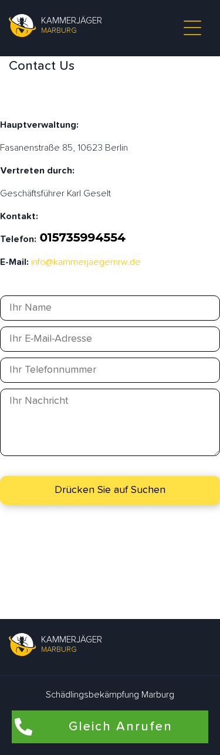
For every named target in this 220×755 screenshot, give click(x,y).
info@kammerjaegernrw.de (86, 262)
